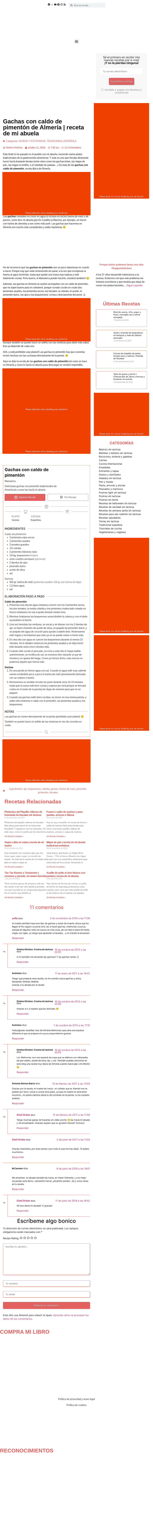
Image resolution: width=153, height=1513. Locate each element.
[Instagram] (61, 4)
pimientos (43, 792)
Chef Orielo (23, 1114)
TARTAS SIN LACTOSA (109, 521)
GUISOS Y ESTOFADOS (32, 141)
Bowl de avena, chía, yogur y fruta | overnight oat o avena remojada (127, 314)
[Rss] (65, 4)
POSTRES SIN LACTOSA (109, 496)
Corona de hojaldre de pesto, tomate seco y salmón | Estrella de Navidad (128, 356)
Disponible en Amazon (12, 1387)
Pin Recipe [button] (70, 497)
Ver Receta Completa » (13, 836)
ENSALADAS (104, 467)
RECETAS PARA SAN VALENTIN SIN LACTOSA (120, 514)
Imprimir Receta (27, 497)
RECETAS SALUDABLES (110, 517)
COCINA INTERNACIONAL (110, 463)
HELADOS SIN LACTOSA (110, 478)
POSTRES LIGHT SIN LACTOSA (112, 492)
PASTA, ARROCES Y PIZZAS (112, 485)
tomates (53, 792)
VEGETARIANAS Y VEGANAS (112, 532)
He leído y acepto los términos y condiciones (123, 91)
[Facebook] (49, 4)
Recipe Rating (11, 1238)
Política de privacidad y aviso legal (76, 1399)
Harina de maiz (67, 789)
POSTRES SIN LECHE (108, 499)
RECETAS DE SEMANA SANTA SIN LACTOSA (120, 510)
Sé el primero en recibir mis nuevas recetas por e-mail (121, 60)
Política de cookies (76, 1405)
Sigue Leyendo (134, 285)
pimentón (81, 789)
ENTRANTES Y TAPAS (109, 470)
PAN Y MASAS (106, 481)
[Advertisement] (46, 191)
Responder (18, 938)
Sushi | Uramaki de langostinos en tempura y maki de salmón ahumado (128, 335)
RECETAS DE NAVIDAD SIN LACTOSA (116, 506)
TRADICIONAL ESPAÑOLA (61, 141)
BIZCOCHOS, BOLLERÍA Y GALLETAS (115, 456)
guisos (54, 789)
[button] (76, 41)
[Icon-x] (52, 4)
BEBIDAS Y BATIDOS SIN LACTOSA (115, 453)
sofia (15, 918)
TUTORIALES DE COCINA (110, 528)
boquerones (34, 789)
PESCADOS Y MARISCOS (111, 488)
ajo (25, 789)
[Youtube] (55, 4)
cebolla (46, 789)
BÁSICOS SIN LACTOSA (109, 449)
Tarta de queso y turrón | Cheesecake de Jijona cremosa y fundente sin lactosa (129, 376)
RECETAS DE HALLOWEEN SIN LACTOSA (117, 503)
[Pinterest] (58, 4)
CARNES (103, 460)
